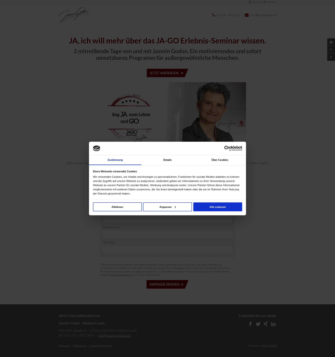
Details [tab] (167, 159)
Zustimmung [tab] (115, 159)
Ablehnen (117, 206)
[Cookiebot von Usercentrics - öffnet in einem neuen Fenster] (227, 148)
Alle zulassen (218, 206)
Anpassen (165, 206)
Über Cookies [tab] (219, 159)
